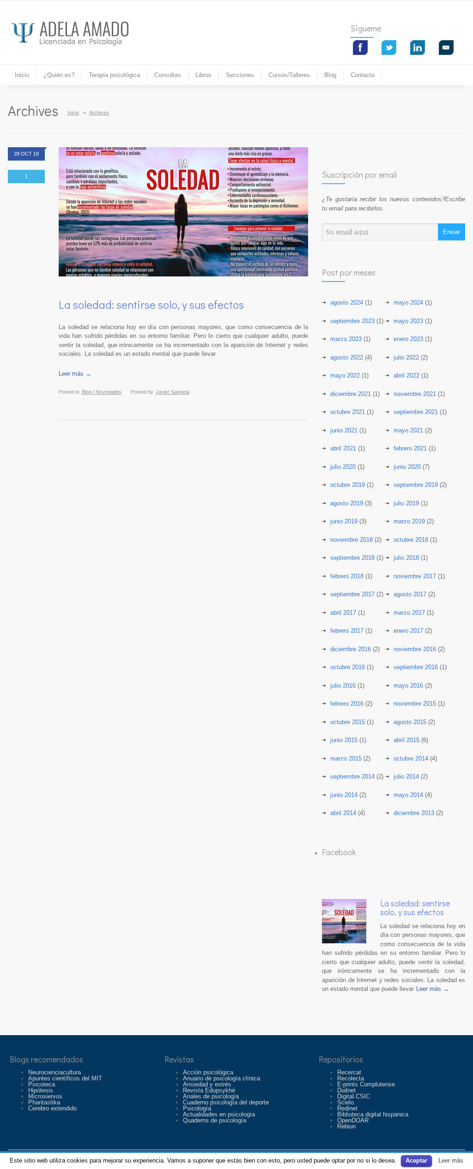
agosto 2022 (346, 357)
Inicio (73, 112)
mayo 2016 (408, 685)
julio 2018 (406, 557)
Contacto (363, 75)
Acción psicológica (208, 1072)
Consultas (167, 75)
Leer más (450, 1160)
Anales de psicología (211, 1096)
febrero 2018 (347, 576)
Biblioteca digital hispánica (372, 1114)
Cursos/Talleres (289, 75)
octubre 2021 (347, 411)
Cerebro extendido (52, 1108)
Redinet (347, 1108)
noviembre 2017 (415, 576)
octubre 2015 (347, 722)
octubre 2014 (411, 758)
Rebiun (346, 1126)
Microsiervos (45, 1096)
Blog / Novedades (101, 392)
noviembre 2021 (415, 393)
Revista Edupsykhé (209, 1090)
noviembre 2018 (351, 539)
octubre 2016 (347, 667)
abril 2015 (406, 740)
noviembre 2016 (415, 649)
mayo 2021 (408, 430)
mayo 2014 (408, 794)
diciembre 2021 (350, 393)
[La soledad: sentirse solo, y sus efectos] (344, 921)
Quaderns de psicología (214, 1120)
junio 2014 (344, 794)
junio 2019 (344, 521)
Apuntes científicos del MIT (65, 1078)
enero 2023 (408, 339)
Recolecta (350, 1078)
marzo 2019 (409, 521)
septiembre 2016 (416, 667)
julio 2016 (343, 685)
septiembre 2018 (352, 557)
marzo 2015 (346, 758)
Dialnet (346, 1090)
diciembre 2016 (350, 649)
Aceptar (416, 1160)
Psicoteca (41, 1084)
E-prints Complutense (366, 1084)
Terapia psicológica (114, 75)
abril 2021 (343, 448)
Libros (203, 75)
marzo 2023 (346, 339)
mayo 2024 (408, 302)
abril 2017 (343, 612)
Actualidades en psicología (219, 1114)
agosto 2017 (410, 594)
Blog (330, 75)
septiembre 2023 (352, 321)
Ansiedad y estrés (207, 1084)
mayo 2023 (408, 321)
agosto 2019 (346, 503)
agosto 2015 (410, 722)
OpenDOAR (353, 1120)
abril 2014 (343, 812)
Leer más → (75, 373)
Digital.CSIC (353, 1096)
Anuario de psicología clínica (221, 1078)
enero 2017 (408, 630)
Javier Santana (172, 392)
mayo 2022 (345, 375)
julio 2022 (406, 357)
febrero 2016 (347, 703)
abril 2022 (406, 375)
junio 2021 (344, 430)
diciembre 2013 (414, 812)
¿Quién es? (58, 75)
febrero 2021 (410, 448)
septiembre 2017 (352, 594)
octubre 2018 (411, 539)
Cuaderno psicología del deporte (226, 1102)
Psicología (197, 1108)
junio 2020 (407, 466)
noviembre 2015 (415, 703)
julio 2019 (406, 503)
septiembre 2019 (416, 484)
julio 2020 (343, 466)
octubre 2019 (347, 484)
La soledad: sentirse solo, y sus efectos (151, 304)
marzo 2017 (409, 612)
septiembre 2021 (416, 411)
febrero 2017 (347, 630)
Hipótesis (40, 1090)
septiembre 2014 (352, 776)
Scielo (345, 1102)
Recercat (349, 1072)
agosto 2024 (346, 302)
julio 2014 (406, 776)
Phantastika (44, 1102)
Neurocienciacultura (54, 1072)
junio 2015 (344, 740)
